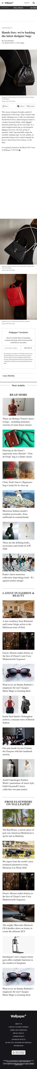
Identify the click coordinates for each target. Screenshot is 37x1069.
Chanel (28, 122)
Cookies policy (18, 1036)
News (22, 43)
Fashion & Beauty (7, 27)
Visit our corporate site (24, 1061)
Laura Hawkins (9, 41)
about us (18, 1024)
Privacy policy (18, 1033)
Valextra (5, 129)
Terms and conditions (18, 1030)
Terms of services (25, 353)
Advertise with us (18, 1039)
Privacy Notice (27, 355)
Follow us (22, 106)
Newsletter (31, 106)
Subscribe (26, 2)
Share (6, 106)
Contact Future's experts (18, 1027)
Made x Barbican (18, 7)
